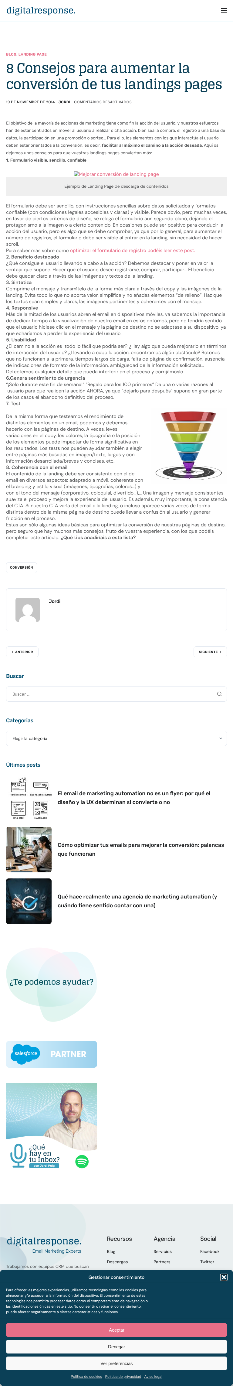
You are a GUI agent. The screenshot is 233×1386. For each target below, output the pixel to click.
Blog (11, 54)
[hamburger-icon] (224, 10)
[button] (224, 1277)
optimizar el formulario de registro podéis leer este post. (132, 250)
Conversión (21, 568)
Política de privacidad (123, 1376)
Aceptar (116, 1330)
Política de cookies (86, 1376)
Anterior (24, 652)
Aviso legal (153, 1376)
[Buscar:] (116, 694)
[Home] (41, 10)
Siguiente (208, 652)
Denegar (116, 1346)
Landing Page (33, 54)
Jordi (64, 102)
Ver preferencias (116, 1363)
